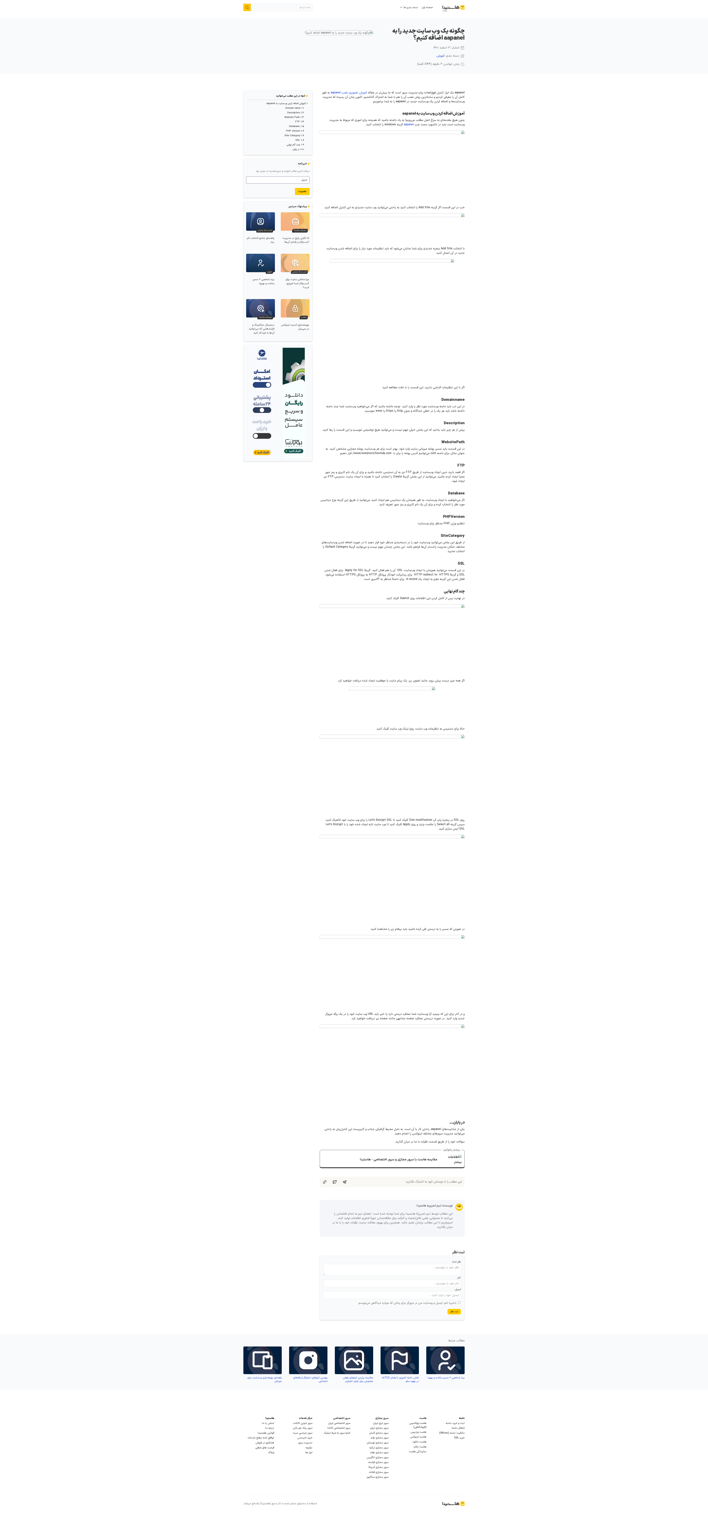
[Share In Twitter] (334, 1182)
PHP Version (293, 131)
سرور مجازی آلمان (378, 1433)
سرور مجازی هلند (379, 1452)
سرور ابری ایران (380, 1423)
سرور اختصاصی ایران (339, 1423)
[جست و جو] (247, 7)
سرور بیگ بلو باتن (302, 1428)
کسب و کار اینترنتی (265, 230)
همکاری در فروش (265, 1443)
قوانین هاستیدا (266, 1433)
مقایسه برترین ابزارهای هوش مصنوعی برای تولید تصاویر (358, 1379)
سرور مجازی (381, 1418)
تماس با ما (268, 1423)
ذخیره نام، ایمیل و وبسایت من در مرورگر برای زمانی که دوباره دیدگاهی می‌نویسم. (407, 1303)
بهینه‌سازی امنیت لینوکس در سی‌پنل (295, 327)
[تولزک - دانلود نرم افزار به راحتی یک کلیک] (294, 403)
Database (294, 126)
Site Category (292, 135)
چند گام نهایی (293, 145)
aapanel (409, 124)
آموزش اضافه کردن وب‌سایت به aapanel (286, 103)
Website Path (292, 117)
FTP (297, 122)
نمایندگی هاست (417, 1452)
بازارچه (309, 1448)
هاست (422, 1418)
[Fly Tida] (262, 403)
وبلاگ (271, 1452)
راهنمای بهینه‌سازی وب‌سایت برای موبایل (264, 1379)
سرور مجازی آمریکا (378, 1467)
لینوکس (303, 317)
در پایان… (295, 149)
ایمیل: (457, 1289)
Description (293, 113)
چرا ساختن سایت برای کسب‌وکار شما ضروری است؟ (297, 283)
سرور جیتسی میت (302, 1433)
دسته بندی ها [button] (411, 7)
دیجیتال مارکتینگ (300, 230)
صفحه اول (427, 7)
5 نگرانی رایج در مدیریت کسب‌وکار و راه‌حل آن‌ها (295, 240)
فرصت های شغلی (264, 1448)
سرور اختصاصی (341, 1418)
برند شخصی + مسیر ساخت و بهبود (263, 281)
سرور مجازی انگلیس (377, 1457)
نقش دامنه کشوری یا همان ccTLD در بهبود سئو (400, 1379)
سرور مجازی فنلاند (378, 1472)
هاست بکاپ (419, 1447)
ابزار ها (308, 1452)
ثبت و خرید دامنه (455, 1423)
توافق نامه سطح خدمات (261, 1438)
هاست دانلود (419, 1442)
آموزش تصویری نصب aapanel (349, 92)
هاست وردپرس (418, 1432)
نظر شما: (456, 1262)
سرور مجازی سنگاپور (377, 1477)
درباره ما (269, 1428)
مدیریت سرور (305, 1443)
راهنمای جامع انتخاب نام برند (260, 240)
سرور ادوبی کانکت (302, 1423)
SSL (297, 140)
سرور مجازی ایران (379, 1428)
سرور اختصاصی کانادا (338, 1428)
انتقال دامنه (458, 1428)
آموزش (440, 56)
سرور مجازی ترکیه (378, 1448)
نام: (459, 1278)
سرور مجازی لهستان (377, 1443)
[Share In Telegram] (344, 1182)
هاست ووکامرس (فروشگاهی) (417, 1425)
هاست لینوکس (418, 1437)
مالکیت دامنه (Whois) (452, 1433)
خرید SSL (459, 1438)
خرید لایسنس (304, 1438)
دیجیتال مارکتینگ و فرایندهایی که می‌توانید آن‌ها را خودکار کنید (261, 329)
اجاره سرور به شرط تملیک (337, 1433)
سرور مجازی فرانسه (378, 1462)
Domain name (293, 108)
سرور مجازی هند (379, 1438)
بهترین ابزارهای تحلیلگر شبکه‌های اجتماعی (310, 1379)
